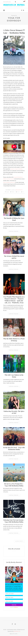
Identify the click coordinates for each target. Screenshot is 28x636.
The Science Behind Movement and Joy (14, 257)
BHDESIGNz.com (17, 631)
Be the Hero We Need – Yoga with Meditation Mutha (14, 448)
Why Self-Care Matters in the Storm (14, 376)
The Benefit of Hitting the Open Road (14, 219)
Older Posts (19, 541)
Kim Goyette (19, 189)
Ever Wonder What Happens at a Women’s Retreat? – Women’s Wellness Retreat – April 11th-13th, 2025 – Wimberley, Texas (14, 300)
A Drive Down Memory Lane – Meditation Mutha (14, 31)
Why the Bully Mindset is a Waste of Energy (14, 340)
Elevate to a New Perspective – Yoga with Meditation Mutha (14, 485)
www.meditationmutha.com (9, 182)
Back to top (13, 633)
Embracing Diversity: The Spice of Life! (14, 412)
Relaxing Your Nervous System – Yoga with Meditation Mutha (14, 521)
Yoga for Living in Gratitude (16, 169)
